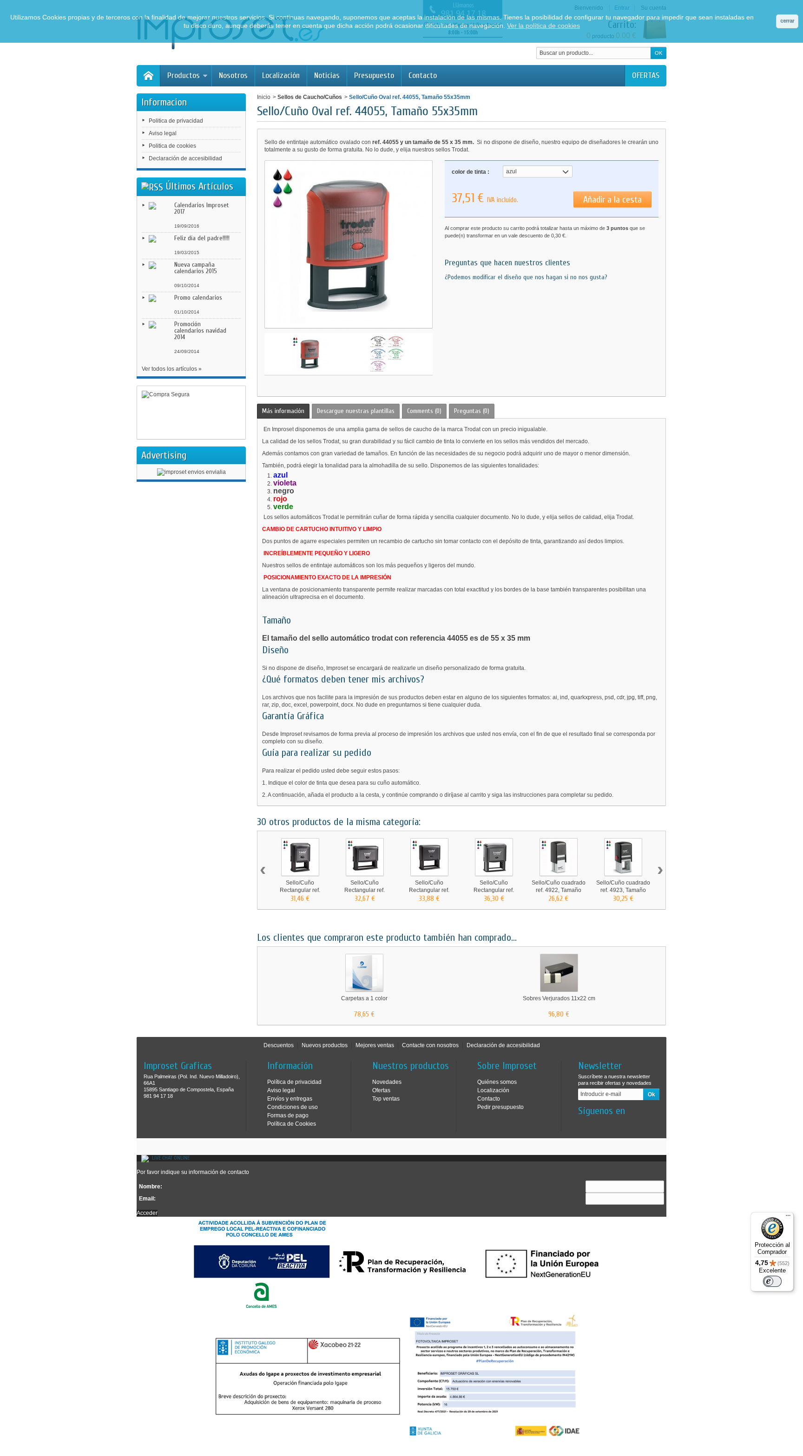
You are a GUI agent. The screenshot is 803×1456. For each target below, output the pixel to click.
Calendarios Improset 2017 (201, 208)
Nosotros (233, 75)
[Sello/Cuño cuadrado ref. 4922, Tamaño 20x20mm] (558, 857)
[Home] (148, 75)
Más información (283, 411)
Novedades (387, 1082)
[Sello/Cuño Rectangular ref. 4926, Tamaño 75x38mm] (494, 857)
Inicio (263, 97)
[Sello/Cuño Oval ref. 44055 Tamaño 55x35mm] (310, 354)
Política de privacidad (294, 1082)
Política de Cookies (291, 1124)
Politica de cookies (172, 146)
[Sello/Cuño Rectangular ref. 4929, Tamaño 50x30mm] (300, 857)
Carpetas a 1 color (364, 998)
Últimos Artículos (199, 186)
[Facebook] (584, 1124)
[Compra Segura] (191, 413)
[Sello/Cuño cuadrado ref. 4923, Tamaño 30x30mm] (623, 857)
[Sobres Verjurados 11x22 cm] (559, 972)
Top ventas (386, 1098)
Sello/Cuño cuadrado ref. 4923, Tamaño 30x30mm (623, 890)
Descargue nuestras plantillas (356, 411)
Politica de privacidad (176, 121)
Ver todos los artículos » (172, 369)
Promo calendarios (198, 298)
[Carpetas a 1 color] (364, 972)
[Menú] (788, 1217)
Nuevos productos (325, 1045)
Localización (281, 75)
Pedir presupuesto (500, 1107)
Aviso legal (163, 133)
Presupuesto (374, 75)
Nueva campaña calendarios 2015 (195, 268)
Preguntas (471, 411)
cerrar (787, 20)
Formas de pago (288, 1115)
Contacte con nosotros (430, 1045)
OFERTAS (645, 75)
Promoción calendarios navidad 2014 (200, 330)
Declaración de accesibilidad (185, 158)
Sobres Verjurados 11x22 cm (559, 998)
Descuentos (278, 1045)
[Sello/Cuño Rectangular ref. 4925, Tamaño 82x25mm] (364, 857)
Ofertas (381, 1090)
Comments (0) (424, 411)
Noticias (327, 75)
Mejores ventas (374, 1045)
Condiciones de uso (292, 1107)
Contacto (422, 75)
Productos (183, 75)
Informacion (164, 102)
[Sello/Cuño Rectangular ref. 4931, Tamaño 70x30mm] (429, 857)
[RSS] (152, 186)
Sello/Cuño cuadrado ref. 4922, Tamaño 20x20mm (559, 890)
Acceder (147, 1213)
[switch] (772, 1281)
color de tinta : (470, 172)
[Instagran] (599, 1124)
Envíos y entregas (289, 1098)
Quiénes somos (497, 1082)
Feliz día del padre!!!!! (202, 238)
